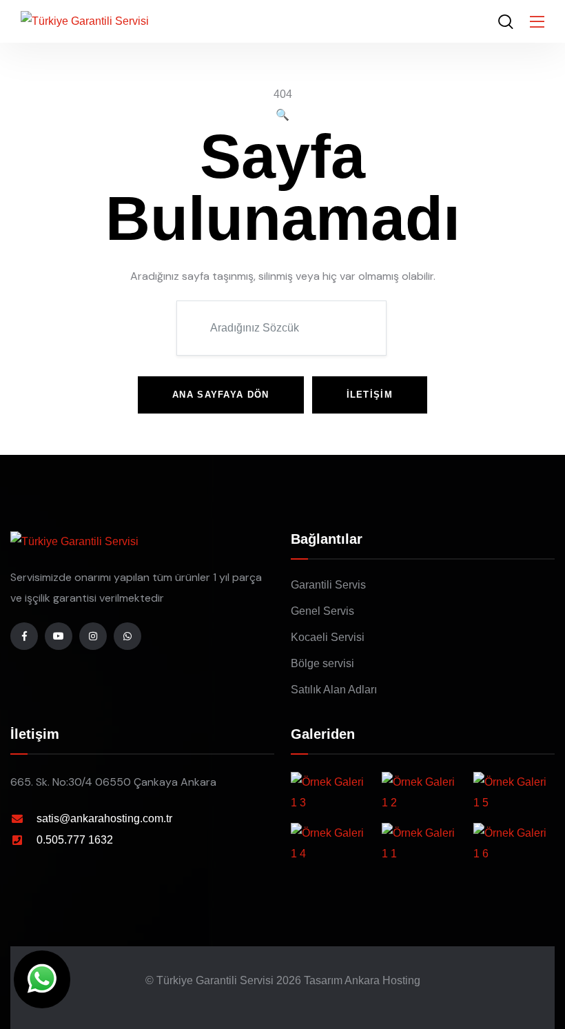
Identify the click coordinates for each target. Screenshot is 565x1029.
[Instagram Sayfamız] (93, 636)
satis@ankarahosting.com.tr (104, 818)
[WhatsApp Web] (42, 979)
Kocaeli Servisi (327, 637)
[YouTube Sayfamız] (58, 636)
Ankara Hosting (382, 980)
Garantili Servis (328, 585)
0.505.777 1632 (75, 840)
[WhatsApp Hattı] (127, 636)
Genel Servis (322, 611)
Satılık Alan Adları (334, 689)
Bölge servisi (322, 663)
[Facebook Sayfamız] (24, 636)
